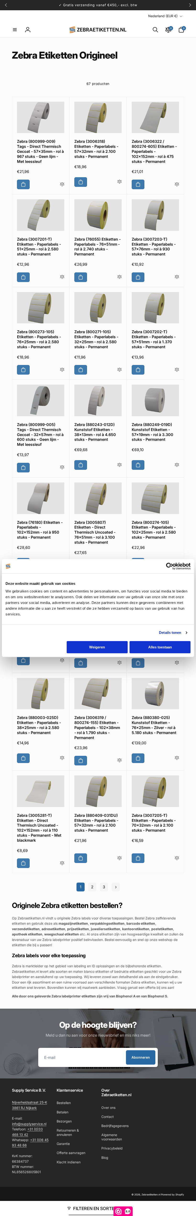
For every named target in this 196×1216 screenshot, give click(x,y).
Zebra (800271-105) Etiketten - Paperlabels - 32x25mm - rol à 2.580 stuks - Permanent (96, 339)
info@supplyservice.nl (29, 1124)
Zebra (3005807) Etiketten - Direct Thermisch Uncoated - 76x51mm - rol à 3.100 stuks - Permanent (94, 532)
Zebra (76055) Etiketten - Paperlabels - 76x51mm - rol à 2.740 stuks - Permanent (97, 246)
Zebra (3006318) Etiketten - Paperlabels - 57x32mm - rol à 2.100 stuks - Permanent (96, 149)
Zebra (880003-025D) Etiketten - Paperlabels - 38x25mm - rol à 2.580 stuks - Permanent (39, 725)
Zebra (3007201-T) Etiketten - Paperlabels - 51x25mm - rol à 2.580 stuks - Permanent (39, 246)
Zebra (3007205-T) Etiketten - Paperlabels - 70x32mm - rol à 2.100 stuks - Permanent (154, 823)
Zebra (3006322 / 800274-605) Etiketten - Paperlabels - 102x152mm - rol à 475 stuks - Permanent (154, 151)
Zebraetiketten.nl (151, 1194)
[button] (15, 29)
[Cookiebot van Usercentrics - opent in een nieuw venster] (170, 566)
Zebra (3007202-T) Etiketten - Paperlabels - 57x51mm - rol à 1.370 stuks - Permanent (154, 339)
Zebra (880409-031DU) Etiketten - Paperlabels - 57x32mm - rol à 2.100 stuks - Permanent (96, 823)
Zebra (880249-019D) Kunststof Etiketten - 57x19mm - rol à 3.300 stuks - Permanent (152, 432)
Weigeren (97, 647)
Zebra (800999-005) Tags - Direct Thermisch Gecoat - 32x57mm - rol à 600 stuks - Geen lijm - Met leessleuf (40, 434)
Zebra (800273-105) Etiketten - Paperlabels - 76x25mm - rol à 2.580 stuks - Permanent (39, 339)
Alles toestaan (160, 647)
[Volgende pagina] (116, 887)
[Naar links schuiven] (6, 5)
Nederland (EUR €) (163, 16)
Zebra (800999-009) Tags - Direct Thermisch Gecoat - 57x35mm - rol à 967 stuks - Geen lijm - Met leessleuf (40, 151)
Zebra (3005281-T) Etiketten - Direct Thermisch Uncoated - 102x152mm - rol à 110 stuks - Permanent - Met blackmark (39, 828)
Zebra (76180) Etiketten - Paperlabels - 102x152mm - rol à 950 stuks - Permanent (40, 530)
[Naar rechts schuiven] (190, 5)
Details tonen (170, 632)
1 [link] (80, 886)
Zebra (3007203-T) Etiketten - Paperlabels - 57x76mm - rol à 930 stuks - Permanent (154, 246)
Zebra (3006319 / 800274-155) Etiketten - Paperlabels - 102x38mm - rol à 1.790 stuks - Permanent (97, 727)
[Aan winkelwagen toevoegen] (23, 184)
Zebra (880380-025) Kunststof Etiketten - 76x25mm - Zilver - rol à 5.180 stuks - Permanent (154, 725)
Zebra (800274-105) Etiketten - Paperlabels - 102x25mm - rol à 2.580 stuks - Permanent (154, 530)
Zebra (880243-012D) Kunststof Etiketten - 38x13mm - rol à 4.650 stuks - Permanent (95, 432)
